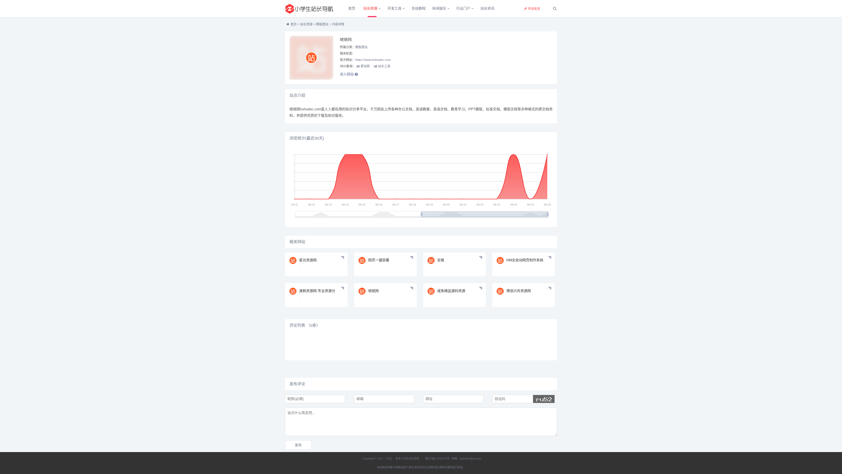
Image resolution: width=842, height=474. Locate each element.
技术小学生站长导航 (407, 458)
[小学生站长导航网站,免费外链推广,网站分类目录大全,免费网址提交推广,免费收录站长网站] (309, 8)
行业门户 (463, 8)
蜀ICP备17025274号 (437, 458)
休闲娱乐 (439, 8)
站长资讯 (487, 8)
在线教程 (419, 8)
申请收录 (534, 8)
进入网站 (347, 74)
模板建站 (322, 24)
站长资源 (370, 8)
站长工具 (384, 66)
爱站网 (365, 66)
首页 (351, 8)
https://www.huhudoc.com (373, 59)
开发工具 (394, 8)
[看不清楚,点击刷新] (544, 399)
